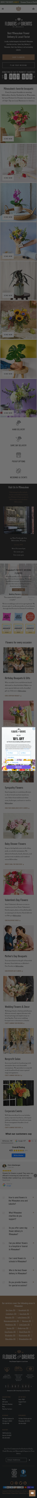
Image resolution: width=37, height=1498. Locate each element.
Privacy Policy (26, 748)
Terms (6, 749)
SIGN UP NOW (18, 767)
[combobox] (8, 762)
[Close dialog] (34, 728)
